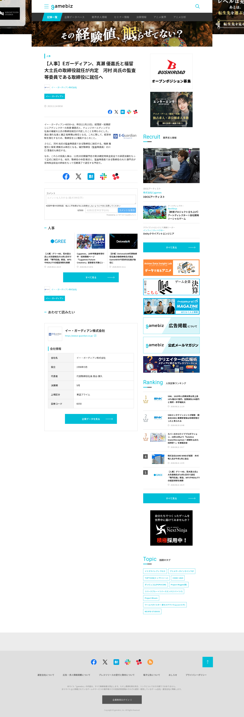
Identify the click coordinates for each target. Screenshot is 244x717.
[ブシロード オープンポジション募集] (171, 71)
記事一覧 (52, 17)
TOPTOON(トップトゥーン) (156, 578)
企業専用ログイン (121, 699)
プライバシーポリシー (196, 674)
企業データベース (74, 17)
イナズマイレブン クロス (155, 571)
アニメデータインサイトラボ (182, 571)
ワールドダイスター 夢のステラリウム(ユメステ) (165, 604)
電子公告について (151, 674)
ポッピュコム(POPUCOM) (155, 584)
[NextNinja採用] (171, 528)
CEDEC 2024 (178, 578)
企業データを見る (91, 419)
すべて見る (90, 277)
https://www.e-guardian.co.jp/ (79, 335)
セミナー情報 (121, 17)
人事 (48, 56)
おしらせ (173, 674)
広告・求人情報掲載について (76, 674)
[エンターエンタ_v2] (171, 109)
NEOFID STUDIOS (152, 611)
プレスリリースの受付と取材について (117, 674)
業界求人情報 (99, 17)
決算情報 (141, 17)
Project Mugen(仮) (179, 584)
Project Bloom (151, 598)
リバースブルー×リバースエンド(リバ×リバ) (164, 591)
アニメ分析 (179, 17)
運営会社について (45, 674)
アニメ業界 (159, 17)
